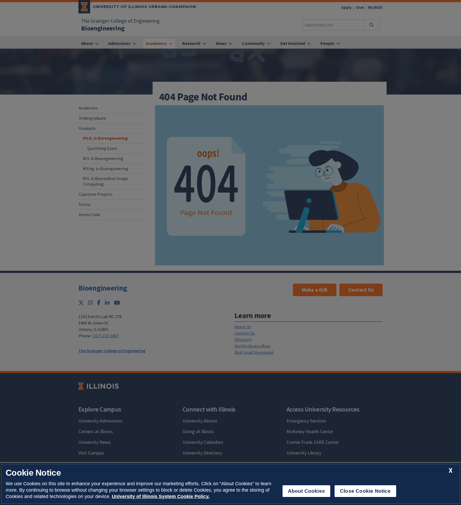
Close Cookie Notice (365, 491)
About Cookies (306, 491)
